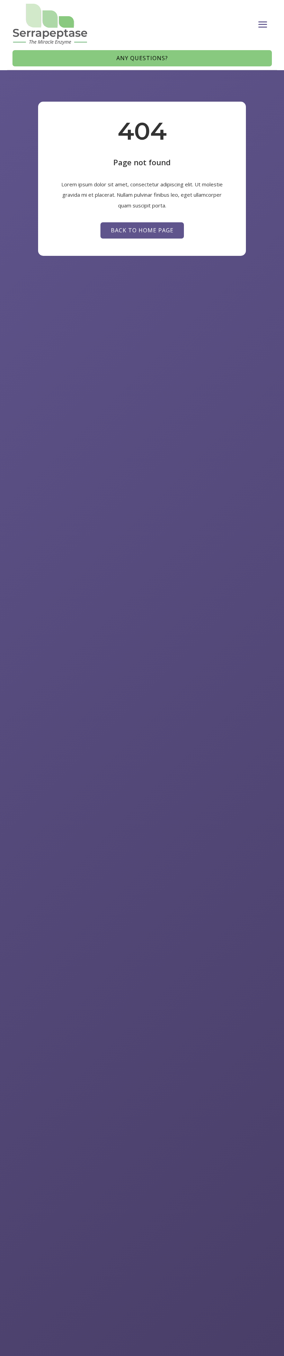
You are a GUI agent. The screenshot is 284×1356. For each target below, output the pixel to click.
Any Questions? (142, 58)
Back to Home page (142, 230)
